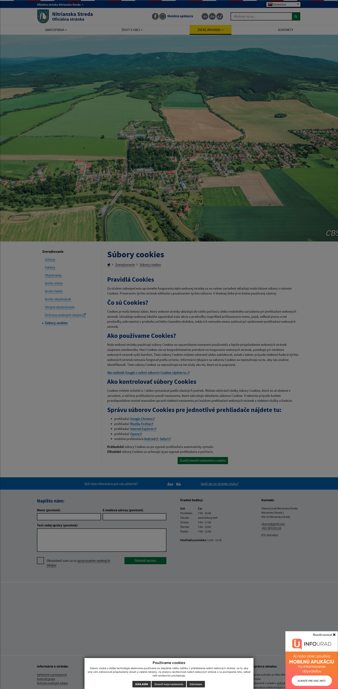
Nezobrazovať (323, 634)
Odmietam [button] (196, 684)
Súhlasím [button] (141, 684)
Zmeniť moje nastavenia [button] (168, 684)
